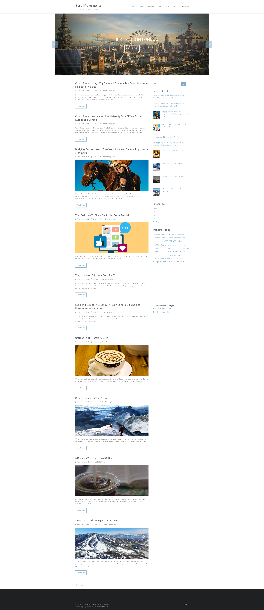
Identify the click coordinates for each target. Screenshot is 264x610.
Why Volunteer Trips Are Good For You (96, 275)
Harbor (164, 249)
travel (164, 261)
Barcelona (156, 238)
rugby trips (164, 255)
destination (160, 241)
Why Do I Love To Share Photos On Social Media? (102, 215)
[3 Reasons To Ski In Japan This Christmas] (111, 529)
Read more (81, 106)
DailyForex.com (158, 306)
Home (133, 7)
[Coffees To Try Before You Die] (111, 346)
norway (181, 251)
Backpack (150, 7)
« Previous (79, 585)
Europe (157, 245)
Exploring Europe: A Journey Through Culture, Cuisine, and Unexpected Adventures (107, 306)
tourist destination (170, 258)
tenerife (180, 256)
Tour (154, 258)
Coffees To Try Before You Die (91, 337)
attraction (180, 235)
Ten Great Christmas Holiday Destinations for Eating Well (132, 39)
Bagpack (156, 208)
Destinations (170, 241)
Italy (187, 248)
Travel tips (171, 262)
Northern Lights (172, 252)
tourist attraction (160, 258)
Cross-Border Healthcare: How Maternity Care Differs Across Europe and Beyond (108, 118)
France (155, 249)
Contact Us (185, 604)
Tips (159, 7)
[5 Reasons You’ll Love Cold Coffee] (111, 466)
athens (173, 235)
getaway (160, 249)
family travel (174, 245)
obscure (155, 255)
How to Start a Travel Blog (162, 309)
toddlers (186, 255)
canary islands (173, 238)
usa (184, 262)
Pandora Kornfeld (83, 90)
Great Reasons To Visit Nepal (91, 398)
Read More (132, 51)
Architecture (165, 234)
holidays (182, 249)
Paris (159, 256)
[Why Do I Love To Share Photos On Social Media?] (111, 223)
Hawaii (168, 249)
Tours (167, 7)
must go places (162, 252)
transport (157, 261)
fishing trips (182, 245)
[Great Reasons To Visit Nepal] (111, 406)
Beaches (164, 237)
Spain (170, 255)
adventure (156, 235)
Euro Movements (88, 5)
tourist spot (178, 258)
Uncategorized (110, 90)
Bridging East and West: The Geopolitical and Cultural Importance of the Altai (111, 151)
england (179, 241)
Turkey (178, 261)
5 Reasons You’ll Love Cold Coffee (94, 458)
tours (183, 258)
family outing (165, 245)
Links (174, 7)
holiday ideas (175, 249)
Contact (183, 7)
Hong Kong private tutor (161, 312)
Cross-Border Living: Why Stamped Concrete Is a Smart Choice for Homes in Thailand (111, 85)
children (182, 238)
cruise (155, 241)
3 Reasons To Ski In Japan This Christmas (98, 520)
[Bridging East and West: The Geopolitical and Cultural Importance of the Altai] (111, 161)
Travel (141, 7)
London (155, 252)
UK (182, 261)
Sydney (175, 255)
